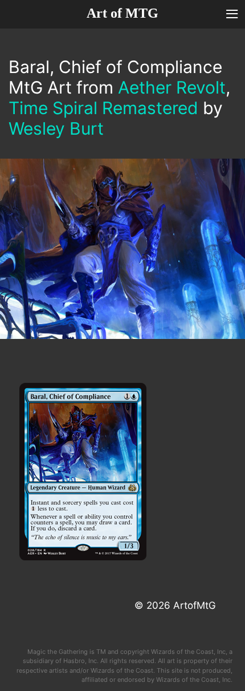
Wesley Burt (56, 128)
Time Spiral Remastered (103, 108)
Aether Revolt (172, 87)
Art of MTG (122, 13)
